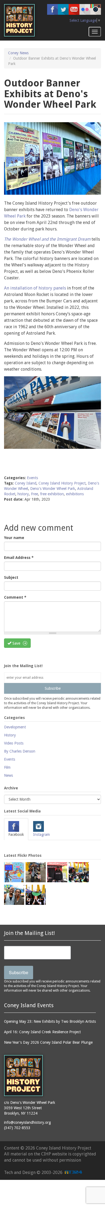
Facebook (16, 834)
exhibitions (75, 494)
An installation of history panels (35, 288)
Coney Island (25, 483)
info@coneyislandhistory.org (27, 1122)
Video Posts (13, 743)
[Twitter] (63, 9)
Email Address (19, 557)
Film (7, 767)
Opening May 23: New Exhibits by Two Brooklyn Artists (50, 1021)
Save (15, 643)
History (10, 735)
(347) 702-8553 (17, 1128)
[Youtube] (74, 9)
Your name (14, 538)
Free (34, 494)
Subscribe (53, 688)
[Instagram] (95, 9)
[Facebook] (52, 9)
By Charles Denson (19, 751)
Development (15, 727)
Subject (11, 577)
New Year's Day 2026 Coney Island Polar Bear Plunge (48, 1042)
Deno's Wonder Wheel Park (52, 488)
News (8, 775)
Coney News (18, 53)
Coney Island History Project (62, 483)
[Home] (19, 20)
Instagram (41, 834)
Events (32, 478)
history (23, 494)
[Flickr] (84, 9)
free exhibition (52, 494)
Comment (15, 597)
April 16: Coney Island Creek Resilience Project (42, 1032)
